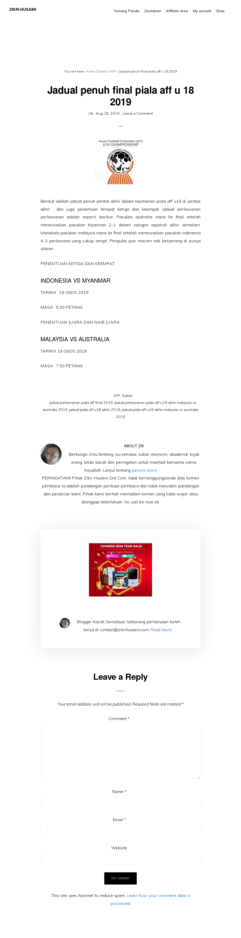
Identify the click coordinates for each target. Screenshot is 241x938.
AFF (116, 395)
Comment (119, 718)
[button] (229, 7)
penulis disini (144, 470)
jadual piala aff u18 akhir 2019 (94, 409)
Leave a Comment (137, 113)
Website (119, 847)
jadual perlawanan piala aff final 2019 (81, 402)
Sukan (127, 395)
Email (119, 819)
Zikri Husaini (22, 9)
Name (119, 791)
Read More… (162, 629)
